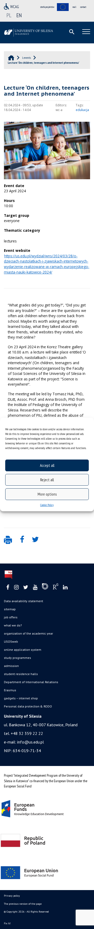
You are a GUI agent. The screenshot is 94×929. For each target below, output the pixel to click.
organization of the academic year (28, 633)
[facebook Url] (7, 587)
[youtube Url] (35, 587)
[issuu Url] (45, 587)
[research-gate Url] (55, 587)
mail (74, 7)
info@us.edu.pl (30, 742)
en (19, 15)
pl (9, 15)
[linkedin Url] (65, 587)
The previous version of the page (23, 903)
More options (47, 494)
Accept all (47, 465)
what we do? (13, 625)
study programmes (17, 658)
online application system (22, 650)
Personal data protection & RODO (28, 706)
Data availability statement (23, 601)
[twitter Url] (25, 587)
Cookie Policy (47, 505)
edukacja (82, 110)
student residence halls (21, 674)
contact (83, 7)
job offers (10, 617)
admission (11, 666)
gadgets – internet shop (21, 698)
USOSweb (11, 641)
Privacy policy (12, 895)
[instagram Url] (16, 587)
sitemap (10, 609)
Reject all (47, 479)
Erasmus (10, 690)
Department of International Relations (31, 682)
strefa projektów (47, 7)
